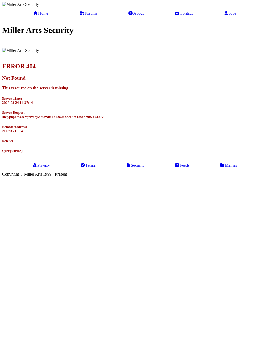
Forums (91, 13)
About (138, 13)
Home (43, 13)
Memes (231, 165)
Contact (186, 13)
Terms (90, 165)
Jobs (232, 13)
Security (137, 165)
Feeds (184, 165)
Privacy (43, 165)
